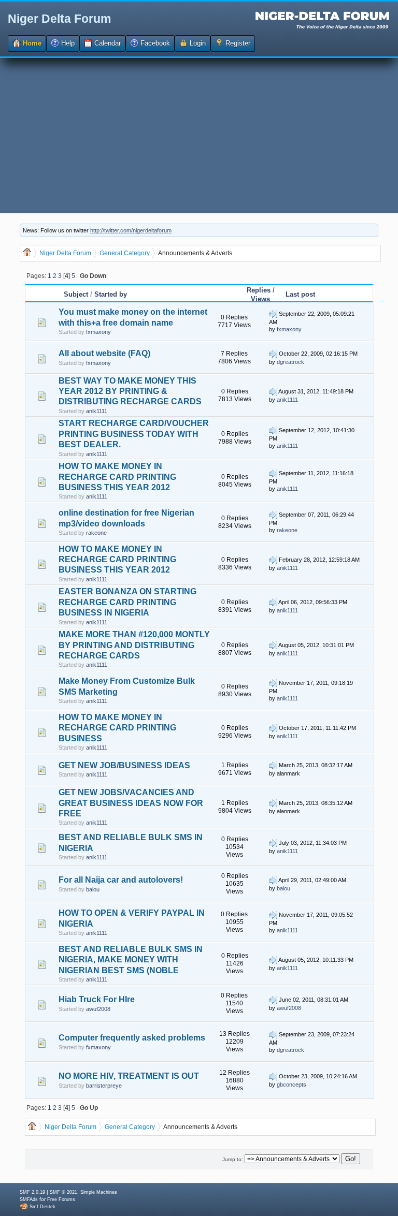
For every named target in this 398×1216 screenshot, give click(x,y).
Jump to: (232, 1159)
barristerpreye (104, 1085)
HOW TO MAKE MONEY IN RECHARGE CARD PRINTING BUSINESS (117, 728)
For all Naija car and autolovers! (121, 879)
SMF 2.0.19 (32, 1192)
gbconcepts (291, 1084)
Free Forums (61, 1199)
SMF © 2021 (63, 1192)
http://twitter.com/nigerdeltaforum (131, 230)
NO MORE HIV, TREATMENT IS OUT (129, 1076)
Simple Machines (98, 1192)
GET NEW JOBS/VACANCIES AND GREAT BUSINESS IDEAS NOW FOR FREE (131, 803)
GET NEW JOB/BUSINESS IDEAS (124, 765)
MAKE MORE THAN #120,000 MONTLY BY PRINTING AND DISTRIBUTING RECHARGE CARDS (134, 645)
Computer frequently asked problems (132, 1037)
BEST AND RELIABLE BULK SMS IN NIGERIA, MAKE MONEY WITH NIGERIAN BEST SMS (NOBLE (131, 960)
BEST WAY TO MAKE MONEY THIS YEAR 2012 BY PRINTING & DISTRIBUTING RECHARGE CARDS (130, 391)
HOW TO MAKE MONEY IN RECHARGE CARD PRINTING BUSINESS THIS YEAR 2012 (117, 477)
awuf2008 (98, 1009)
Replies (259, 290)
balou (93, 889)
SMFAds (29, 1199)
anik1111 (96, 411)
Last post (300, 294)
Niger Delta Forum (59, 18)
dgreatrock (290, 362)
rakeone (96, 533)
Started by (110, 294)
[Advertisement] (199, 135)
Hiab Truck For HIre (97, 999)
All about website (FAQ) (104, 353)
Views (260, 299)
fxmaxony (98, 332)
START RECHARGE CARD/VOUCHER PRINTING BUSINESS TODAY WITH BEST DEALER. (134, 434)
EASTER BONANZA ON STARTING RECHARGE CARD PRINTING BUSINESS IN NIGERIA (127, 602)
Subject (76, 294)
